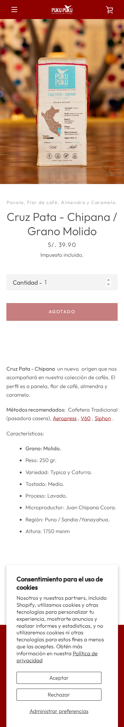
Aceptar (59, 677)
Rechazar (59, 694)
